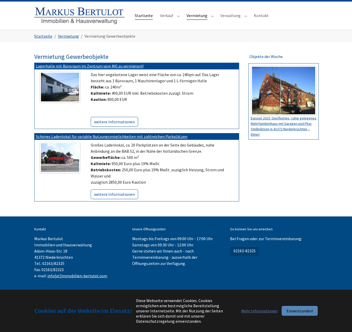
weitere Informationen (114, 121)
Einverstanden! (300, 310)
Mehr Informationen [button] (259, 310)
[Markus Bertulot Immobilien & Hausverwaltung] (79, 16)
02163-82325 (244, 250)
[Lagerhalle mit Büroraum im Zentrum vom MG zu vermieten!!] (60, 86)
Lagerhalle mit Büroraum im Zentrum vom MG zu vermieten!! (90, 66)
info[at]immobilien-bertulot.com (77, 275)
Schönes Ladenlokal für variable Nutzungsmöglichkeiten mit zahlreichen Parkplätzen (111, 136)
